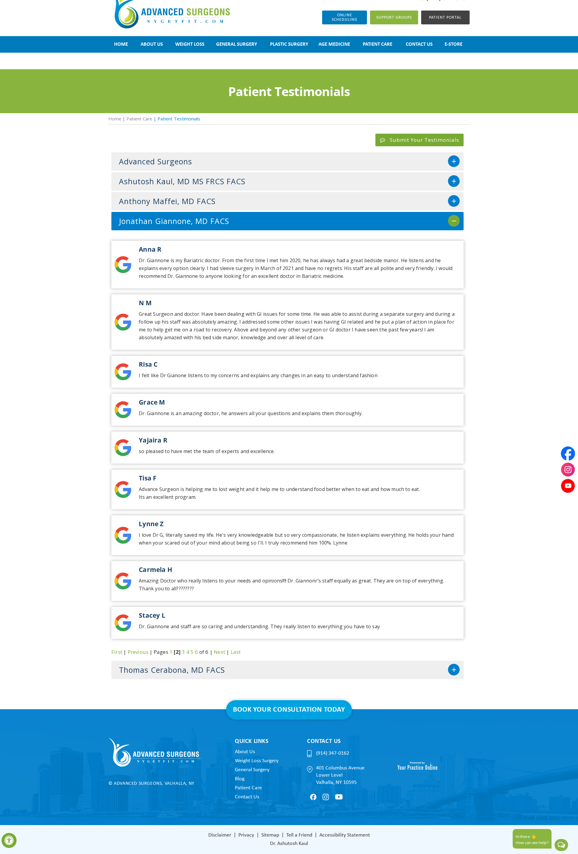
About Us (245, 752)
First (116, 651)
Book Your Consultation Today (289, 709)
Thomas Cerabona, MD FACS (172, 670)
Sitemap (270, 835)
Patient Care (139, 119)
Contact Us (247, 797)
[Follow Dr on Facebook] (313, 797)
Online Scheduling (344, 17)
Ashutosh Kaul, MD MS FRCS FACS (182, 181)
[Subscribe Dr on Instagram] (325, 797)
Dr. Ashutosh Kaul (289, 843)
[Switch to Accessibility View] (9, 840)
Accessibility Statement (344, 835)
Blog (239, 779)
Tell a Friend (299, 835)
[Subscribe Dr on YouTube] (339, 797)
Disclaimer (219, 835)
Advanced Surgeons (155, 161)
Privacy (246, 835)
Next (219, 651)
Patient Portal (445, 17)
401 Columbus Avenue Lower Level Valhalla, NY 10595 (340, 775)
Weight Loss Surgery (256, 761)
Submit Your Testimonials (424, 139)
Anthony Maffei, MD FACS (167, 201)
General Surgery (252, 770)
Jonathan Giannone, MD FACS (174, 221)
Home (114, 119)
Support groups (394, 17)
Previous (138, 651)
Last (236, 651)
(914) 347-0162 (332, 753)
